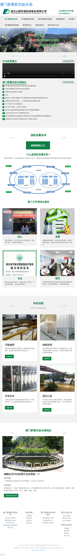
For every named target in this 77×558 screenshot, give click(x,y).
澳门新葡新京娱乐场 (16, 4)
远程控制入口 (38, 145)
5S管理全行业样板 (48, 523)
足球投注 (3, 554)
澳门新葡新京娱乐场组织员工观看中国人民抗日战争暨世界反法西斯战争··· (29, 116)
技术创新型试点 (48, 520)
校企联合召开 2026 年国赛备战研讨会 (18, 113)
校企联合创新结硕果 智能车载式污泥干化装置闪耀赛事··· (23, 110)
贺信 (6, 95)
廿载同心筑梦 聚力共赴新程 (13, 92)
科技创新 (71, 19)
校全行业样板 (66, 520)
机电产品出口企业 (53, 25)
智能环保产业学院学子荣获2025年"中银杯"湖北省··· (22, 119)
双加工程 (10, 527)
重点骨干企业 (66, 518)
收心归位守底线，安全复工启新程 (15, 107)
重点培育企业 (27, 25)
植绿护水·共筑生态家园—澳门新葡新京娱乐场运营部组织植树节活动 (26, 98)
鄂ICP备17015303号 (38, 550)
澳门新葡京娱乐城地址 (45, 19)
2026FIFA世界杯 (10, 518)
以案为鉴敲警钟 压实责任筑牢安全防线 (17, 89)
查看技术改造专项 (11, 495)
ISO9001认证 (10, 523)
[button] (2, 40)
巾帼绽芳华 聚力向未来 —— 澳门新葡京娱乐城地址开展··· (23, 101)
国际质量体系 (60, 19)
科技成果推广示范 (48, 518)
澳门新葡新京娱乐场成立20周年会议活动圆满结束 (20, 86)
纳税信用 (29, 518)
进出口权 (29, 523)
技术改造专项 (68, 61)
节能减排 (29, 516)
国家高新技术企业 (10, 520)
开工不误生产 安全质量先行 (13, 104)
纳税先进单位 (39, 25)
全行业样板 (66, 516)
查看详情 (9, 356)
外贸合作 (29, 520)
